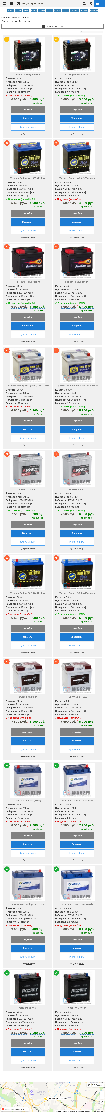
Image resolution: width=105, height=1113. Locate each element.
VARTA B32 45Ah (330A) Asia (28, 904)
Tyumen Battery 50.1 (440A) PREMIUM (28, 385)
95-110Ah (65, 10)
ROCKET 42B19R (77, 1008)
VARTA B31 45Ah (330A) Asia (77, 904)
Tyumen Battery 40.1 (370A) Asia (28, 178)
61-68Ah (34, 10)
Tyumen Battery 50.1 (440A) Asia (28, 593)
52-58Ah (18, 10)
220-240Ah (94, 10)
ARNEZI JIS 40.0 (77, 489)
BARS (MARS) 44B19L (77, 74)
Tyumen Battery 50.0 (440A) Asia (77, 593)
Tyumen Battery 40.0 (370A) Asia (77, 178)
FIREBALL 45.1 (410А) (28, 282)
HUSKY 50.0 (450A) (77, 697)
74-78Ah (49, 10)
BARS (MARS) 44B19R (27, 74)
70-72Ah (42, 10)
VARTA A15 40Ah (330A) (28, 800)
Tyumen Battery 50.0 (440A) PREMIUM (77, 385)
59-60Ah (26, 10)
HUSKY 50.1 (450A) (27, 697)
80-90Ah (57, 10)
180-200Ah (84, 10)
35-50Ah (10, 10)
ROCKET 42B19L (28, 1008)
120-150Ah (74, 10)
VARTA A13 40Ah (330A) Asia (77, 800)
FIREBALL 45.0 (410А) (77, 282)
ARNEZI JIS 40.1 (28, 489)
